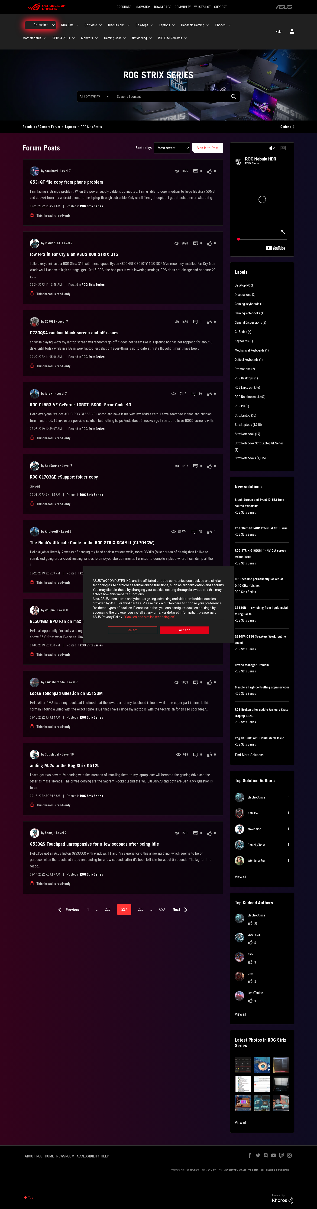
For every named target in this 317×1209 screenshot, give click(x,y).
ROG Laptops (243, 387)
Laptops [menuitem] (164, 25)
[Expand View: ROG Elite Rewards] (185, 38)
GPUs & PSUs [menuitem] (61, 38)
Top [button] (30, 1197)
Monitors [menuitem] (87, 38)
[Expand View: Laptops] (173, 25)
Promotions (243, 369)
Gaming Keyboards (247, 304)
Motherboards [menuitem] (32, 38)
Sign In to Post (207, 148)
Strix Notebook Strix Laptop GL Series (259, 443)
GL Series (241, 332)
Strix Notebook (244, 434)
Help (278, 31)
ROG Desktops (244, 378)
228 (140, 909)
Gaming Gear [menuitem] (112, 38)
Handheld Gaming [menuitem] (192, 25)
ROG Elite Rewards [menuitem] (170, 38)
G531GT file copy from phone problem (66, 182)
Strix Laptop (242, 415)
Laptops (70, 127)
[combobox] (176, 96)
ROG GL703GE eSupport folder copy (64, 477)
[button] (243, 1065)
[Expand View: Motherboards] (44, 38)
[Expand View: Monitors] (96, 38)
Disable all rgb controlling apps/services (262, 687)
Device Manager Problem (252, 665)
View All (240, 1123)
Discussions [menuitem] (116, 25)
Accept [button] (184, 630)
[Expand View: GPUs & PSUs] (73, 38)
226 (107, 909)
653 (162, 909)
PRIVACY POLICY (212, 1170)
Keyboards (242, 341)
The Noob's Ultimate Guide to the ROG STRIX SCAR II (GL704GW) (92, 542)
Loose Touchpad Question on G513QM (66, 693)
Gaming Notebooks (247, 313)
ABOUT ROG (33, 1156)
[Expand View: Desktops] (151, 25)
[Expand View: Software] (100, 25)
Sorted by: (144, 148)
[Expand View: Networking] (150, 38)
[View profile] (34, 171)
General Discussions (248, 322)
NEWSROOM (65, 1156)
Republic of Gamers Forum (41, 127)
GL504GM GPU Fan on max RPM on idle (68, 621)
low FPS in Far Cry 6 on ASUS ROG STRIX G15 (74, 254)
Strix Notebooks (245, 458)
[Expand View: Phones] (229, 25)
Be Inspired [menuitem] (41, 25)
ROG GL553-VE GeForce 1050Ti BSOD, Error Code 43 (80, 404)
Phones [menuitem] (220, 25)
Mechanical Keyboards (250, 350)
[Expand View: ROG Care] (77, 25)
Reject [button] (133, 630)
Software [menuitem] (91, 25)
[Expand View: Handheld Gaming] (207, 25)
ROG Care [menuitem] (67, 25)
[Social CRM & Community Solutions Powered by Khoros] (282, 1199)
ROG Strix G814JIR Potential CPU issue (261, 528)
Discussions (243, 295)
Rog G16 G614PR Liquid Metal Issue (259, 738)
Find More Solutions (249, 755)
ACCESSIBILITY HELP (93, 1156)
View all (240, 877)
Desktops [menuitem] (142, 25)
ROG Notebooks (245, 397)
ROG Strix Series (91, 206)
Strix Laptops (243, 425)
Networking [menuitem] (139, 38)
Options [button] (285, 127)
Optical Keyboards (247, 360)
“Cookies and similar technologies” (149, 617)
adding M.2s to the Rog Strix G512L (64, 765)
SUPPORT (220, 7)
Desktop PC (242, 285)
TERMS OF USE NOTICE (185, 1170)
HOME (49, 1156)
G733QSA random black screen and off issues (74, 333)
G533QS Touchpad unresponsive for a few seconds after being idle (94, 844)
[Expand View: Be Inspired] (53, 25)
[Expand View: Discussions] (128, 25)
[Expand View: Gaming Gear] (124, 38)
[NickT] (246, 960)
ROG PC (240, 406)
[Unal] (246, 980)
